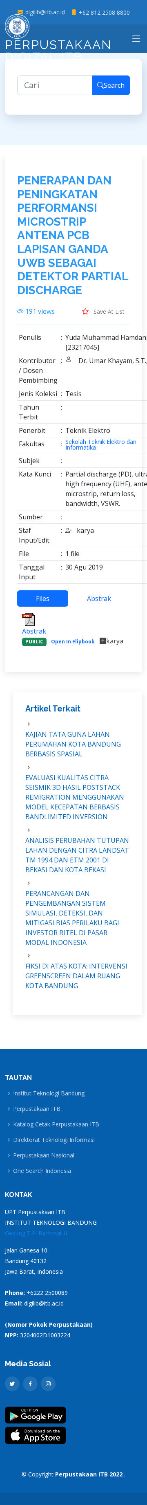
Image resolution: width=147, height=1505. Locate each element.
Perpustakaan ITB (36, 1109)
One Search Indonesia (42, 1171)
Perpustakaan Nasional (43, 1155)
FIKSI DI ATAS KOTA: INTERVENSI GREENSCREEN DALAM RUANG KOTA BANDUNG (76, 976)
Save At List (108, 311)
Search (114, 85)
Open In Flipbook (73, 641)
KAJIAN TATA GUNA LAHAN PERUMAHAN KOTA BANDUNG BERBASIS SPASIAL (73, 744)
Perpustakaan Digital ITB (58, 51)
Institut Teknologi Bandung (49, 1093)
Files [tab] (42, 598)
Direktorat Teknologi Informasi (54, 1140)
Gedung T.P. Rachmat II (36, 1233)
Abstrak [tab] (99, 598)
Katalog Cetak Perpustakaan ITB (56, 1124)
